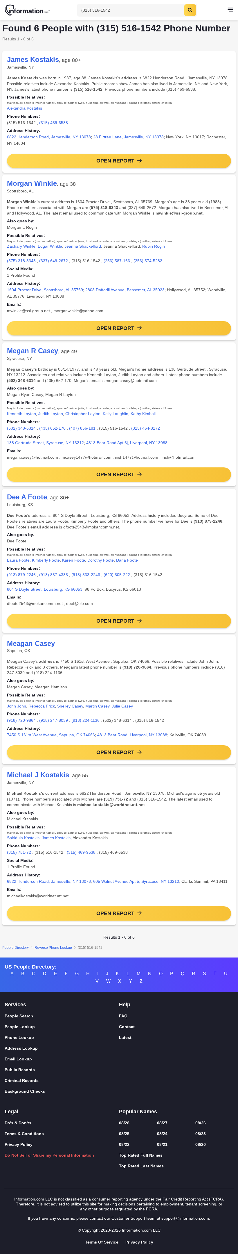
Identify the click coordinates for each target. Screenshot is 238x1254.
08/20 (200, 1144)
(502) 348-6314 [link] (21, 428)
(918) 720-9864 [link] (21, 720)
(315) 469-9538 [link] (81, 852)
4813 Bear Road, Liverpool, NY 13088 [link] (132, 735)
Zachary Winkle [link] (21, 246)
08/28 (124, 1123)
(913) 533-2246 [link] (85, 574)
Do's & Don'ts (18, 1123)
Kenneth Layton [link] (21, 413)
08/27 (162, 1123)
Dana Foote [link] (127, 560)
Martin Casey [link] (97, 706)
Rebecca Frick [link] (41, 706)
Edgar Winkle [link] (50, 246)
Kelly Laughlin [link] (115, 413)
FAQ (123, 1016)
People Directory (15, 948)
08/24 (162, 1133)
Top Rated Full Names (141, 1155)
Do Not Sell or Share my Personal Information (49, 1155)
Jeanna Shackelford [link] (82, 246)
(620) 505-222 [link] (117, 574)
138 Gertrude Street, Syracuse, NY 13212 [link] (45, 442)
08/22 (124, 1144)
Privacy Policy (19, 1144)
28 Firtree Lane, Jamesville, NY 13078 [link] (128, 137)
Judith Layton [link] (50, 413)
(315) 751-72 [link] (19, 852)
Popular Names (138, 1111)
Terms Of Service (101, 1242)
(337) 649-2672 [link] (53, 260)
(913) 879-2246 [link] (21, 574)
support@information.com (185, 1218)
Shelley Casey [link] (70, 706)
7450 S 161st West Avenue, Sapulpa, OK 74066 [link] (51, 735)
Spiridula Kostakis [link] (23, 837)
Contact (127, 1026)
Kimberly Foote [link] (46, 560)
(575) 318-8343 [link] (21, 260)
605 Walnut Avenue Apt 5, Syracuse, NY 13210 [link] (136, 881)
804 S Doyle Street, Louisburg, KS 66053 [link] (44, 589)
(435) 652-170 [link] (52, 428)
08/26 (200, 1123)
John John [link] (16, 706)
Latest (125, 1037)
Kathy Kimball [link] (143, 413)
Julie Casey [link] (122, 706)
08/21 (162, 1144)
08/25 (124, 1133)
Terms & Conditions (24, 1133)
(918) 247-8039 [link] (53, 720)
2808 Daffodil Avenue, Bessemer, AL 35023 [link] (125, 289)
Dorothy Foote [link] (100, 560)
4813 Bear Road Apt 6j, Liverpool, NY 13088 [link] (126, 442)
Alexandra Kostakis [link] (24, 108)
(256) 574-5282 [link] (148, 260)
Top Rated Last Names (141, 1166)
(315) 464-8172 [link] (145, 428)
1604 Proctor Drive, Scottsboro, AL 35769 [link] (45, 289)
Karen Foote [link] (73, 560)
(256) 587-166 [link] (117, 260)
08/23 (200, 1133)
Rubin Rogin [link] (153, 246)
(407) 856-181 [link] (82, 428)
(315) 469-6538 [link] (53, 122)
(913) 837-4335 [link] (53, 574)
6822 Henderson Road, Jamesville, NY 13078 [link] (49, 137)
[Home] (28, 10)
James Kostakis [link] (56, 837)
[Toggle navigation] (230, 10)
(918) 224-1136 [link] (85, 720)
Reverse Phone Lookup (53, 948)
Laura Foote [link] (18, 560)
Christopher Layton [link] (82, 413)
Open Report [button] (115, 161)
